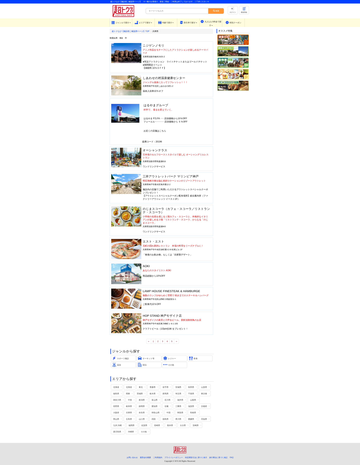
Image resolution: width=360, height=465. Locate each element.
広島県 (129, 419)
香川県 (178, 419)
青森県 (153, 387)
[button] (121, 22)
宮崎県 (196, 425)
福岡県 (131, 425)
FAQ (231, 457)
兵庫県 (129, 412)
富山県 (155, 400)
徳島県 (165, 419)
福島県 (116, 393)
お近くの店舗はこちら (155, 130)
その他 (144, 432)
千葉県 (191, 393)
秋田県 (191, 387)
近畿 (166, 406)
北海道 (116, 387)
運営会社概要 (145, 457)
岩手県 (165, 387)
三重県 (178, 406)
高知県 (204, 419)
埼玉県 (178, 393)
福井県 (180, 400)
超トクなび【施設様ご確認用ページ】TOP (130, 31)
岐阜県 (129, 406)
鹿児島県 (117, 432)
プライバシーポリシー (174, 457)
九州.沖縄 (117, 425)
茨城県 (140, 393)
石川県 (167, 400)
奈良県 (142, 412)
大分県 (183, 425)
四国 (154, 419)
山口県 (142, 419)
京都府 (204, 406)
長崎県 (157, 425)
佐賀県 (144, 425)
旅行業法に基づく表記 (218, 457)
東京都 (204, 393)
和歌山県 (155, 412)
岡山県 (116, 419)
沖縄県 (131, 432)
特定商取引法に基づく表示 (196, 457)
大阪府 (116, 412)
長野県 (116, 406)
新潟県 (142, 400)
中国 (168, 412)
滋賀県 (191, 406)
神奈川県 (117, 400)
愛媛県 (191, 419)
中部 (130, 400)
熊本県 (170, 425)
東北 (141, 387)
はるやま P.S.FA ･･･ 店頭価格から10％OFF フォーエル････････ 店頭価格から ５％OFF (165, 120)
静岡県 (142, 406)
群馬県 (165, 393)
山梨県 (193, 400)
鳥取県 (180, 412)
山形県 (204, 387)
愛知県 (155, 406)
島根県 (193, 412)
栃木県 (153, 393)
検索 (217, 11)
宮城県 (178, 387)
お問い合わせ (132, 457)
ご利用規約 (157, 457)
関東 (128, 393)
